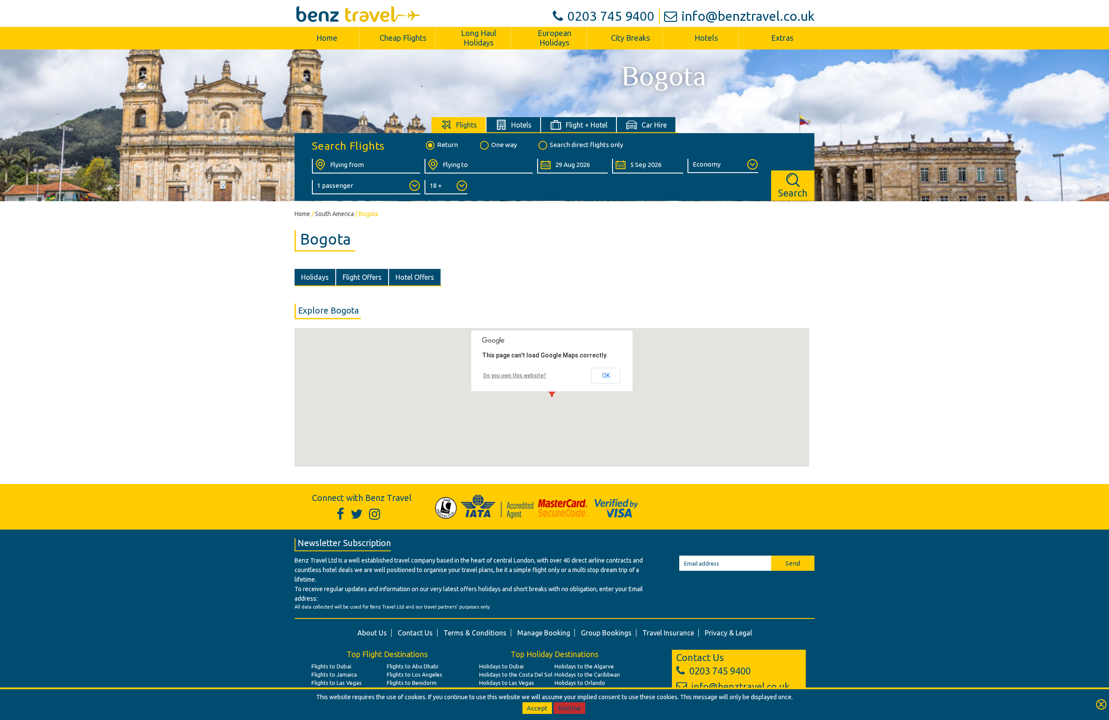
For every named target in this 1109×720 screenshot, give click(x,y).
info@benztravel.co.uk (747, 16)
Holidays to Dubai (501, 666)
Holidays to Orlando (579, 683)
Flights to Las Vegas (336, 683)
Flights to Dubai (331, 666)
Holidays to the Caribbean (587, 674)
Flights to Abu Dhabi (412, 666)
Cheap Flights (402, 37)
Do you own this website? (514, 376)
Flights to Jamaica (334, 674)
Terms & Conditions (475, 633)
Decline (569, 708)
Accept (537, 708)
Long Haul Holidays (478, 38)
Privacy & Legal (728, 633)
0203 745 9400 (611, 16)
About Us (372, 633)
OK (606, 375)
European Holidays (554, 38)
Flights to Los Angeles (414, 674)
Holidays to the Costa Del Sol (515, 674)
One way (504, 144)
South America (334, 213)
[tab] (458, 124)
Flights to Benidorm (412, 683)
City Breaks (630, 37)
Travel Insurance (668, 633)
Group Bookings (606, 633)
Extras (782, 37)
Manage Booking (543, 633)
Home (326, 37)
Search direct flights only (586, 144)
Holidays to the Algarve (584, 666)
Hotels (706, 37)
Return (447, 144)
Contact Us (415, 633)
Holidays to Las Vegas (506, 683)
